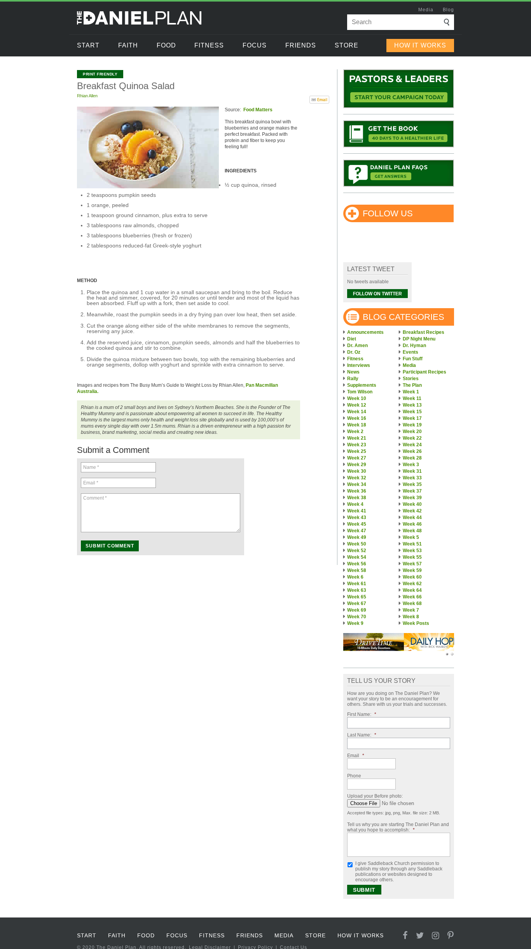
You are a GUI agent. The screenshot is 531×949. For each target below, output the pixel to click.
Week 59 (412, 570)
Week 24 (412, 444)
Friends (300, 45)
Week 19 (412, 425)
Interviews (358, 365)
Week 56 (356, 564)
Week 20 (412, 431)
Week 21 (356, 438)
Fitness (209, 45)
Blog (448, 9)
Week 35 (412, 484)
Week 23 (356, 444)
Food (166, 45)
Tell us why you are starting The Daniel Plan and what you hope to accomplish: (398, 827)
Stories (411, 378)
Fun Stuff (413, 358)
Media (425, 9)
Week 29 (356, 464)
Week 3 (411, 464)
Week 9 (355, 623)
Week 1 (411, 392)
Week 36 (356, 491)
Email (355, 755)
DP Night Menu (419, 339)
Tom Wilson (359, 392)
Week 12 (356, 405)
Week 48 (412, 530)
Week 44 (412, 517)
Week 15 (412, 411)
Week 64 (412, 590)
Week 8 (411, 616)
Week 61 (356, 583)
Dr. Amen (357, 345)
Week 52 (356, 550)
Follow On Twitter (377, 293)
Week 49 (356, 537)
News (353, 372)
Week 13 (412, 405)
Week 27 (356, 458)
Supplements (361, 385)
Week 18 (356, 425)
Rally (352, 378)
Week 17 (412, 418)
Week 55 (412, 557)
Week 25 (356, 451)
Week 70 (356, 616)
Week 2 (355, 431)
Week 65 (356, 597)
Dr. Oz (353, 352)
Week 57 (412, 564)
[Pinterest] (450, 935)
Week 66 (412, 597)
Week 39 (412, 497)
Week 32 (356, 478)
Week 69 (356, 610)
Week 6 (355, 577)
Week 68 (412, 603)
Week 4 (355, 504)
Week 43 (356, 517)
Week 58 (356, 570)
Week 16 (356, 418)
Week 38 (356, 497)
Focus (255, 45)
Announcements (365, 332)
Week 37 (412, 491)
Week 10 (356, 398)
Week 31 (412, 471)
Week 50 (356, 544)
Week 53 (412, 550)
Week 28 (412, 458)
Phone (354, 776)
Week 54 (356, 557)
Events (410, 352)
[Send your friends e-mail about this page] (319, 98)
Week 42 (412, 511)
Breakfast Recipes (423, 332)
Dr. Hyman (414, 345)
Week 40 (412, 504)
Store (346, 45)
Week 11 (412, 398)
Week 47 (356, 530)
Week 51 (412, 544)
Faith (128, 45)
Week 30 (356, 471)
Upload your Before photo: (375, 796)
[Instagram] (436, 935)
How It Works (420, 45)
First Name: (361, 714)
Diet (351, 339)
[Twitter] (420, 935)
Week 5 (411, 537)
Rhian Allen (87, 95)
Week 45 (356, 524)
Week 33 (412, 478)
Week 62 (412, 583)
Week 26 (412, 451)
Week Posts (416, 623)
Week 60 (412, 577)
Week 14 (356, 411)
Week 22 (412, 438)
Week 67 (356, 603)
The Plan (412, 385)
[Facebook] (405, 935)
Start (88, 45)
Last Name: (361, 735)
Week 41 (356, 511)
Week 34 (356, 484)
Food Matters (257, 109)
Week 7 (411, 610)
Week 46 (412, 524)
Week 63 (356, 590)
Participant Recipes (424, 372)
